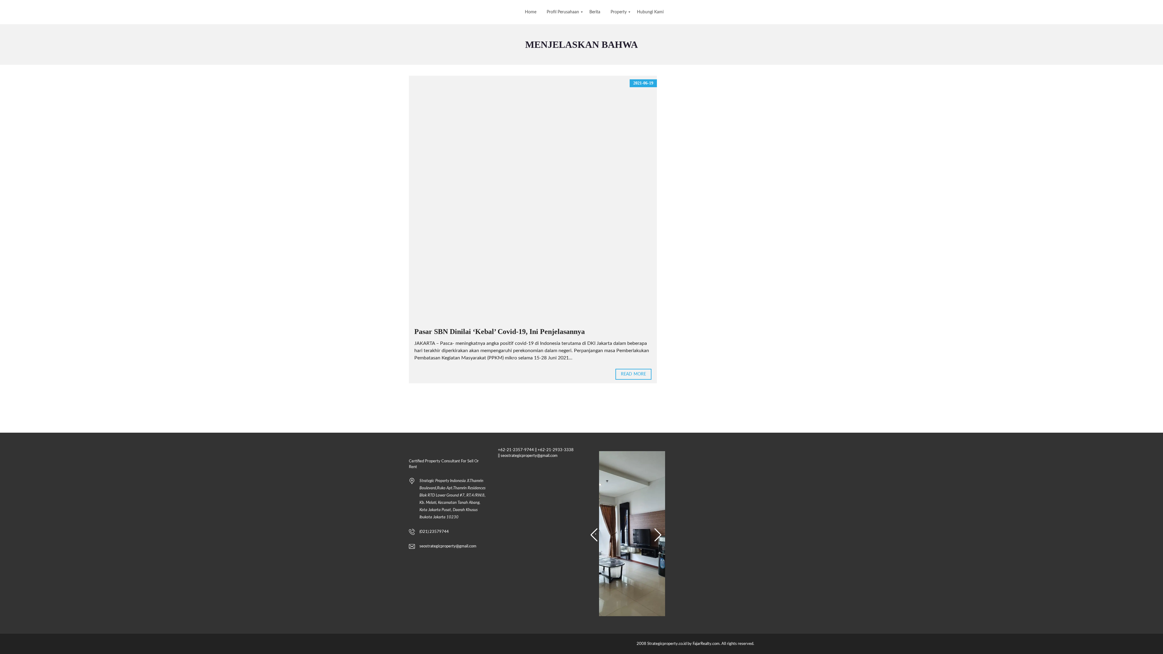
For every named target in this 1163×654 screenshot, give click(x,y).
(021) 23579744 (434, 532)
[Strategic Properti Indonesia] (5, 12)
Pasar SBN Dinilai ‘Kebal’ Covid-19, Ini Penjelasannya (499, 331)
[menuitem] (531, 12)
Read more (633, 374)
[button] (594, 535)
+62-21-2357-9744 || (517, 450)
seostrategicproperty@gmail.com (447, 546)
